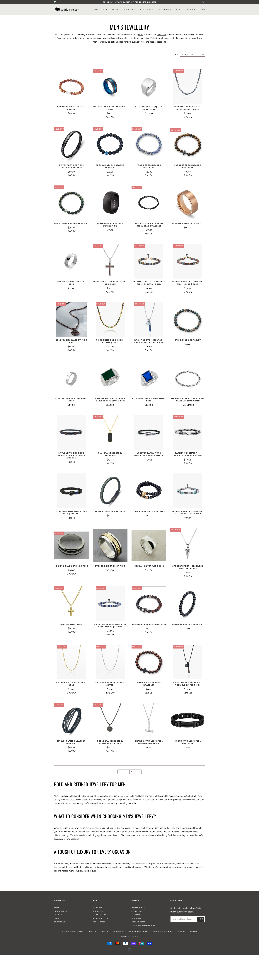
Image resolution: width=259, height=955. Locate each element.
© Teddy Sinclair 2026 (72, 932)
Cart (202, 9)
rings (140, 34)
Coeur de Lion (139, 922)
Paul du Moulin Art (138, 932)
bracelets (129, 796)
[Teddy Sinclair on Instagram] (129, 950)
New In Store (129, 9)
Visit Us (104, 932)
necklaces (161, 34)
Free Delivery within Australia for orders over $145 (129, 2)
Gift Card (58, 915)
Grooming (98, 911)
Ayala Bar (136, 918)
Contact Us (190, 9)
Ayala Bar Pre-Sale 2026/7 (144, 925)
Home (95, 9)
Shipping (181, 932)
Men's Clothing (100, 915)
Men (105, 9)
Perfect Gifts (147, 9)
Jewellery (137, 911)
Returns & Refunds (162, 932)
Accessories (99, 922)
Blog (177, 9)
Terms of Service (129, 937)
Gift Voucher (164, 9)
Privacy (193, 932)
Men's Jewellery (101, 918)
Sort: (177, 54)
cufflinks (167, 828)
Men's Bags (98, 907)
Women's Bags (138, 907)
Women (115, 9)
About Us (91, 932)
